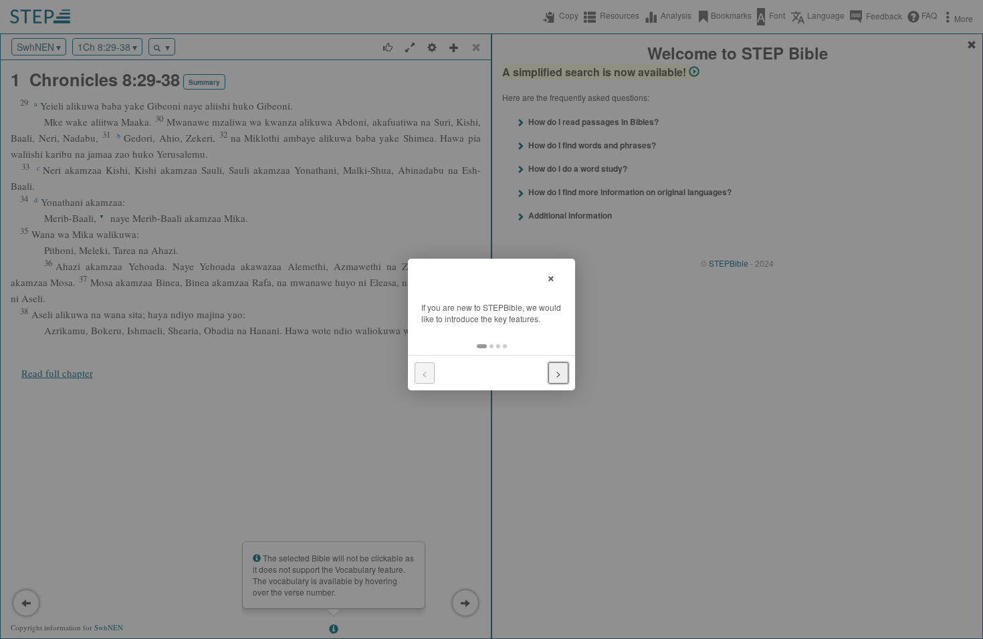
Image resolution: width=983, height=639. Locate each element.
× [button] (551, 276)
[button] (482, 346)
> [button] (558, 373)
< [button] (424, 373)
